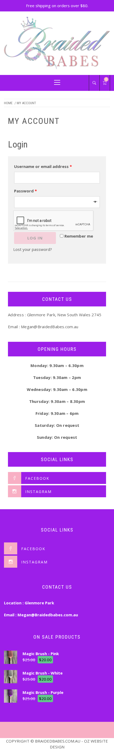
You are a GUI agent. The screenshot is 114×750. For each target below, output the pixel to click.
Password (25, 190)
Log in (35, 238)
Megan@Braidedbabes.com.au (47, 614)
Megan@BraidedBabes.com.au (49, 326)
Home (8, 103)
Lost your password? (32, 249)
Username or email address (43, 166)
